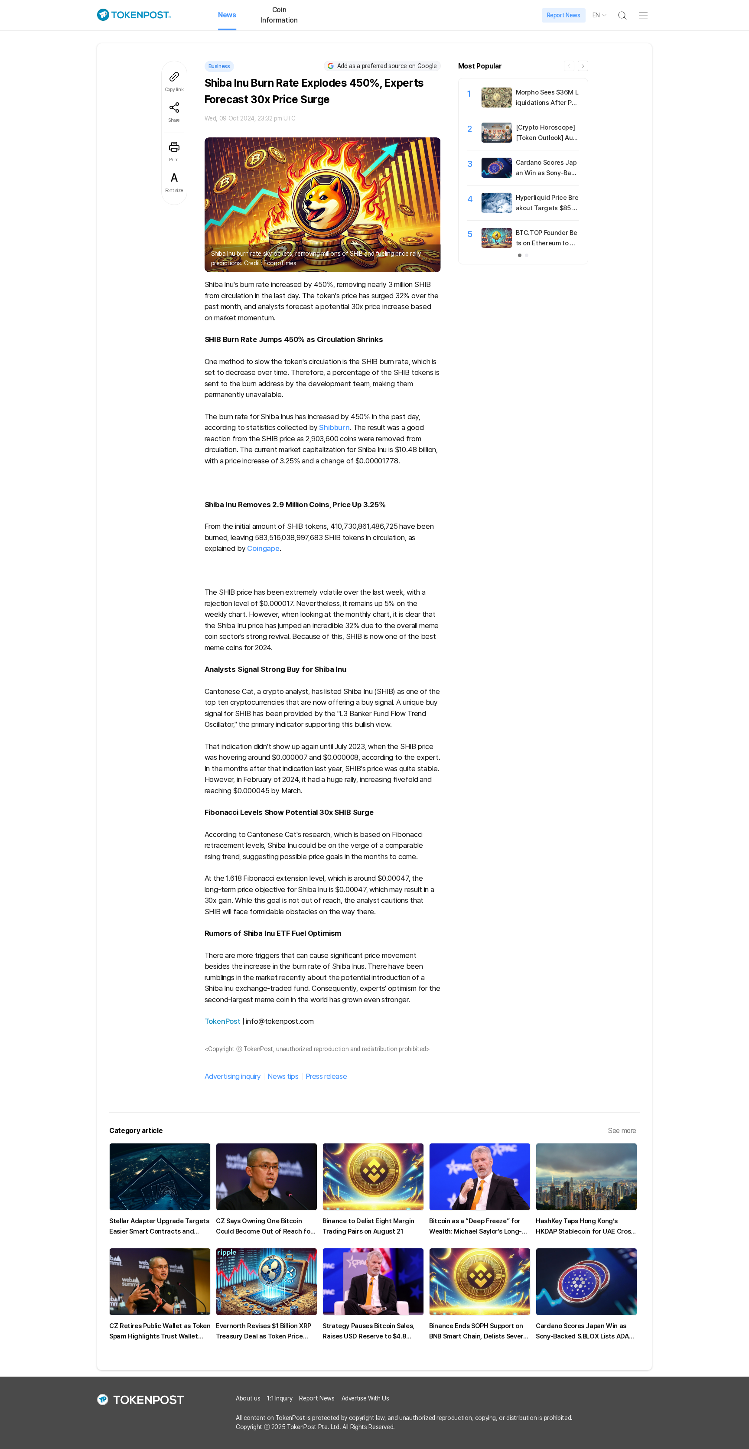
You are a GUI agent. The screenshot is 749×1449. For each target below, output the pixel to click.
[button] (583, 66)
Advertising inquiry (233, 1076)
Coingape (263, 548)
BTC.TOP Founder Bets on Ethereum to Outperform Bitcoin (547, 243)
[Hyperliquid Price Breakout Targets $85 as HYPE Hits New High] (497, 210)
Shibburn (334, 427)
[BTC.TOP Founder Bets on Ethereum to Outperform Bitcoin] (497, 245)
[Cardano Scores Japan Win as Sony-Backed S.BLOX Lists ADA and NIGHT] (497, 175)
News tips (282, 1076)
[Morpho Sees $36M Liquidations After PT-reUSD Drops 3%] (497, 105)
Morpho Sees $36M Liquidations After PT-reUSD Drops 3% (547, 102)
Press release (326, 1076)
